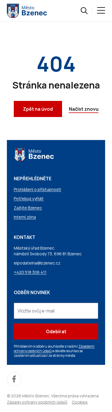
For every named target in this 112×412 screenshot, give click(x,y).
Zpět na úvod (38, 109)
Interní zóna (25, 217)
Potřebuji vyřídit (29, 198)
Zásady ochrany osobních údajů (37, 402)
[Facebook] (14, 379)
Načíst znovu (84, 109)
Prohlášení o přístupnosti (37, 189)
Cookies (80, 402)
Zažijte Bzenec (28, 207)
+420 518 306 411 (30, 272)
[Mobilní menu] (101, 10)
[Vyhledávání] (84, 10)
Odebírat (56, 331)
